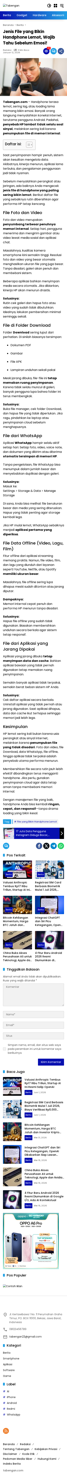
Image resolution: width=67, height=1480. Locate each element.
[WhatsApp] (61, 846)
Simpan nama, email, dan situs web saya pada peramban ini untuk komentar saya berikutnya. (34, 1049)
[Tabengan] (11, 5)
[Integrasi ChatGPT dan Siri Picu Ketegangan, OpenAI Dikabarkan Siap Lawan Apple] (49, 905)
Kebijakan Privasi (46, 1449)
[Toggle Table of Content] (27, 145)
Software (9, 1370)
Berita (9, 874)
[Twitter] (46, 846)
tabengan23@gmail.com (25, 1336)
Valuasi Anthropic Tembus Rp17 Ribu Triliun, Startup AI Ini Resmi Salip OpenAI (16, 886)
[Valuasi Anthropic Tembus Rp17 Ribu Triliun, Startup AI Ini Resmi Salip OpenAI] (17, 870)
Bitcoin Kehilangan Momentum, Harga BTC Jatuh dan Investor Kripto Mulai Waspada (17, 921)
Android (12, 1403)
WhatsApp (13, 1414)
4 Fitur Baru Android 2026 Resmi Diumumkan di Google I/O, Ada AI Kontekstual (48, 956)
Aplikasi (7, 1364)
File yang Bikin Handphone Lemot (37, 821)
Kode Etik (28, 1454)
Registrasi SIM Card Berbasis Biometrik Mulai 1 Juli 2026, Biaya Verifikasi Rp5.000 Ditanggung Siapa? (49, 886)
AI (8, 1391)
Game (7, 1376)
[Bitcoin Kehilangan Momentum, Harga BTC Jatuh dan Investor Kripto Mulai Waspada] (17, 905)
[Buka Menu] (55, 5)
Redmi (11, 1409)
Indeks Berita (12, 1464)
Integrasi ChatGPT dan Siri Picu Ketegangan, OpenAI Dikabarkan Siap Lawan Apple (49, 921)
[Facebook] (39, 846)
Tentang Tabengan (16, 1449)
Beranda (9, 1444)
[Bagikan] (61, 51)
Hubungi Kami (47, 1459)
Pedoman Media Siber (17, 1459)
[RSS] (6, 1431)
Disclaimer (10, 1454)
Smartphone (11, 1358)
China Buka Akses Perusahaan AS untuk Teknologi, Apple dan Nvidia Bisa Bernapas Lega (17, 956)
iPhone (11, 1397)
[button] (49, 5)
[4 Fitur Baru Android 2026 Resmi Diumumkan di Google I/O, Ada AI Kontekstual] (49, 940)
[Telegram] (53, 846)
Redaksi (7, 50)
